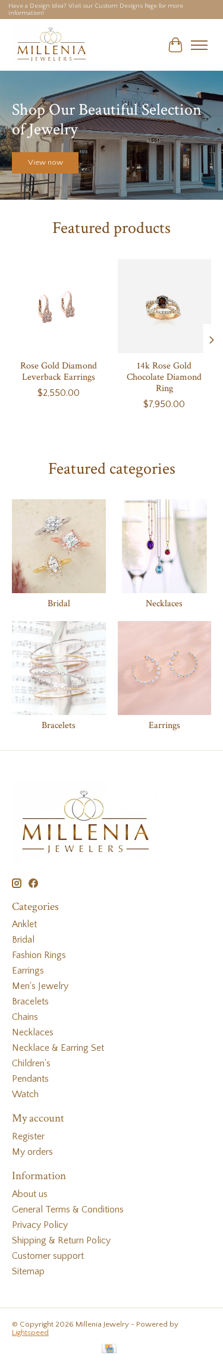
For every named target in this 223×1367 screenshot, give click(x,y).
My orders (32, 1151)
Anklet (24, 924)
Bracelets (59, 725)
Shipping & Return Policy (61, 1240)
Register (28, 1136)
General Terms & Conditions (68, 1209)
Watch (25, 1094)
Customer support (48, 1256)
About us (30, 1194)
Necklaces (164, 603)
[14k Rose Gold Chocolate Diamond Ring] (165, 306)
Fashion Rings (39, 955)
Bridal (59, 603)
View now (45, 163)
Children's (31, 1063)
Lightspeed (30, 1332)
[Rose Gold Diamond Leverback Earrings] (59, 306)
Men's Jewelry (40, 986)
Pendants (30, 1078)
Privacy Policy (40, 1225)
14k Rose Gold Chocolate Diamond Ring (164, 376)
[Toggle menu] (199, 45)
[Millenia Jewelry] (51, 45)
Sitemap (28, 1271)
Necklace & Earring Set (58, 1047)
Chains (25, 1017)
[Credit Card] (109, 1349)
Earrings (164, 725)
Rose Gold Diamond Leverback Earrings (58, 371)
